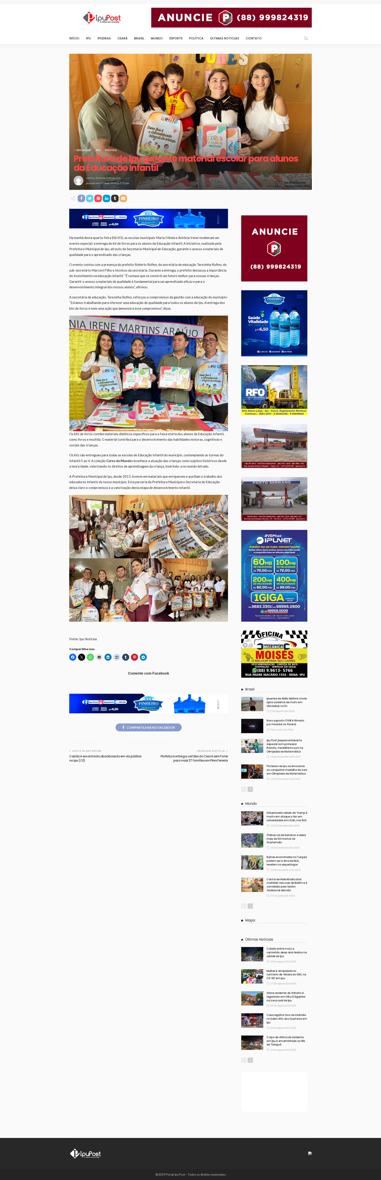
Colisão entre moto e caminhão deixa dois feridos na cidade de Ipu (287, 952)
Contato (254, 38)
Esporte (176, 38)
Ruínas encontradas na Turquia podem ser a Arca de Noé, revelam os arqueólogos (287, 860)
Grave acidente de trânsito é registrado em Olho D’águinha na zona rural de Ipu (286, 996)
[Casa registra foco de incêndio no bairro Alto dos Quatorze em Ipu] (252, 1020)
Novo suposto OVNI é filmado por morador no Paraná (285, 722)
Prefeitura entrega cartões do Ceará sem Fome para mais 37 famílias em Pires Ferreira (194, 758)
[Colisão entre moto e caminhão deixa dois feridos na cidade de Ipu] (252, 954)
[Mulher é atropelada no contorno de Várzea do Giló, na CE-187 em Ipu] (252, 976)
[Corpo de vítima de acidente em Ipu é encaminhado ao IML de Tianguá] (252, 1043)
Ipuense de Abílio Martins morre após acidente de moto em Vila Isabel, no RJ (287, 702)
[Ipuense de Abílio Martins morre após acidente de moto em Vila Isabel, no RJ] (252, 704)
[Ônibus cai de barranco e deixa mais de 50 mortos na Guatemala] (252, 840)
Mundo (157, 38)
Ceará (122, 38)
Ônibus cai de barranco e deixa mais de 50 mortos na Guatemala (286, 838)
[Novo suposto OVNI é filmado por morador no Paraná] (252, 726)
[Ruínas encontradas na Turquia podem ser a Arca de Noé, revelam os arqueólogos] (252, 862)
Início (74, 38)
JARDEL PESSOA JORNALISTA (103, 178)
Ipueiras (104, 38)
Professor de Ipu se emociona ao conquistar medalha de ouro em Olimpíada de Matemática (287, 769)
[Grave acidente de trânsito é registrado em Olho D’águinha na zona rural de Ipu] (252, 998)
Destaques (84, 150)
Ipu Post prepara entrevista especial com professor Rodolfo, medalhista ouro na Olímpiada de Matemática (285, 745)
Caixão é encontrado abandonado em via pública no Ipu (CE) (105, 758)
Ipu (88, 38)
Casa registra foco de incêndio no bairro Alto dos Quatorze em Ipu (287, 1018)
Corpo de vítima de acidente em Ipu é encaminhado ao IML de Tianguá (286, 1041)
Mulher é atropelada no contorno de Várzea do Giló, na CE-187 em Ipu (286, 974)
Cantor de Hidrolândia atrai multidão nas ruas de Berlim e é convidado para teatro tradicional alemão (287, 884)
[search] (306, 38)
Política (196, 38)
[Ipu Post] (85, 1153)
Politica (111, 150)
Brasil (139, 38)
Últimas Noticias (224, 38)
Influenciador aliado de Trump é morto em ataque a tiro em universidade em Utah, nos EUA (287, 816)
